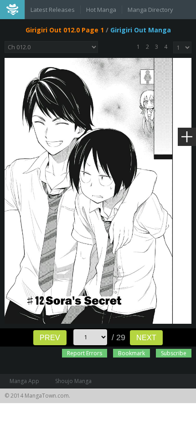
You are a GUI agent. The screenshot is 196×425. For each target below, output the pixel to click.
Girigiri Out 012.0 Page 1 (65, 30)
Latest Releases (53, 9)
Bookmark (131, 353)
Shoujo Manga (73, 381)
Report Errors (84, 353)
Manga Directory (150, 9)
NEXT (146, 338)
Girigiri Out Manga (140, 30)
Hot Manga (101, 9)
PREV (50, 338)
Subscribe (173, 353)
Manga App (24, 381)
